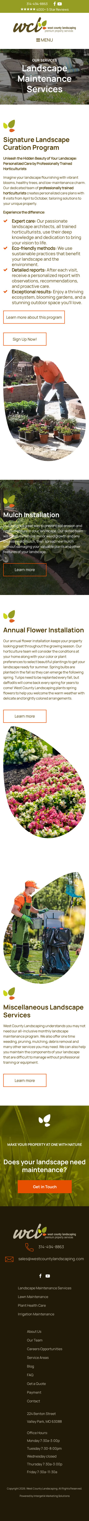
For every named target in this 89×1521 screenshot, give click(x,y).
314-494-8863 (37, 4)
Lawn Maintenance (33, 1296)
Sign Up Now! (25, 339)
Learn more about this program (34, 317)
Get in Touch (45, 1186)
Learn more (25, 569)
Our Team (35, 1340)
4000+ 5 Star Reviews (52, 9)
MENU (46, 40)
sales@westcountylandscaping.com (51, 1258)
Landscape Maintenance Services (44, 1288)
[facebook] (54, 4)
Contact (33, 1401)
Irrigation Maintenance (36, 1314)
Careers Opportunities (44, 1348)
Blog (30, 1366)
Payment (34, 1392)
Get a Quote (36, 1383)
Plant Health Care (32, 1305)
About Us (34, 1331)
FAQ (30, 1375)
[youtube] (59, 4)
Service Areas (38, 1357)
